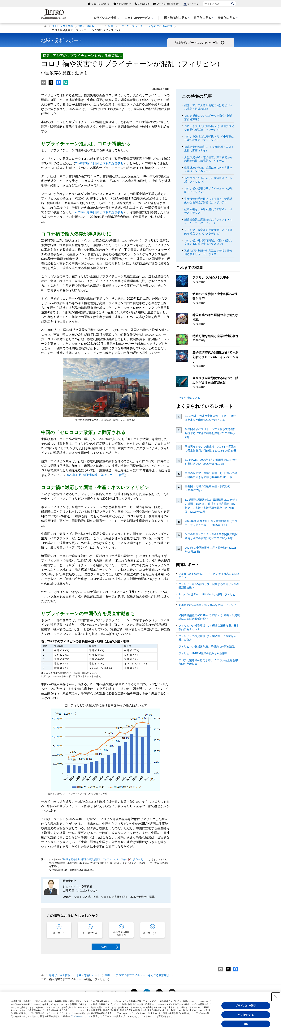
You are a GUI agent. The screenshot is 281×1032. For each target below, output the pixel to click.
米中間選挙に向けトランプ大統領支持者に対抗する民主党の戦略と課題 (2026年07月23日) (210, 433)
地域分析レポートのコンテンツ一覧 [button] (197, 42)
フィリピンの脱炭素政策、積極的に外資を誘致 (207, 646)
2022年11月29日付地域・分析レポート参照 (95, 475)
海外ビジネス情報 (62, 26)
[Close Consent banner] (275, 997)
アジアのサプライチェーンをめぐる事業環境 (145, 26)
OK (246, 1024)
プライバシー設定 (246, 1005)
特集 (110, 26)
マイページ (193, 3)
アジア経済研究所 (166, 3)
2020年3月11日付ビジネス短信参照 (99, 163)
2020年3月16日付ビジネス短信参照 (99, 212)
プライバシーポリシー (80, 1016)
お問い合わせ (124, 3)
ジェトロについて (100, 3)
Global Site (143, 3)
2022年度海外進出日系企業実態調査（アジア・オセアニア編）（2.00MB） (103, 859)
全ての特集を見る (189, 397)
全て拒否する (246, 1014)
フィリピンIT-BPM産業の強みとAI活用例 (203, 653)
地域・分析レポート (91, 26)
